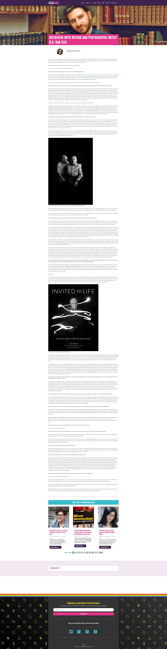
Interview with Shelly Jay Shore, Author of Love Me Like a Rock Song (59, 532)
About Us (88, 3)
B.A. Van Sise (51, 59)
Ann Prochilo (70, 489)
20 (89, 552)
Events (94, 3)
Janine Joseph (105, 479)
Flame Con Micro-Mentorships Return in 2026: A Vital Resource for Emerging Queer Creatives (83, 532)
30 (92, 552)
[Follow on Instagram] (87, 631)
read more (54, 547)
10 (86, 552)
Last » (100, 552)
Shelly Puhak (54, 479)
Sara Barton (78, 536)
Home (82, 3)
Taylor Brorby (84, 484)
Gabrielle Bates (51, 481)
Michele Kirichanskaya (56, 536)
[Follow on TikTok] (95, 631)
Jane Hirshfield (65, 481)
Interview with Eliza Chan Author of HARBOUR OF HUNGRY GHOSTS (107, 532)
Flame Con (113, 3)
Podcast (107, 3)
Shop (99, 3)
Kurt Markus (67, 490)
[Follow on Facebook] (78, 631)
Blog (103, 3)
